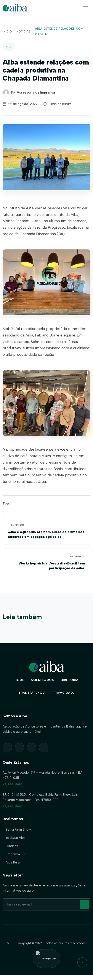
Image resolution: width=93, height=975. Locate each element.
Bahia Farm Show (18, 829)
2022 (9, 46)
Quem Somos (42, 680)
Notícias (23, 31)
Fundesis (12, 846)
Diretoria (70, 680)
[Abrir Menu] (85, 7)
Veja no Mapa (12, 784)
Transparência (32, 693)
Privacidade (64, 693)
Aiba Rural (13, 862)
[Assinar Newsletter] (84, 904)
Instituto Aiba (16, 838)
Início (7, 31)
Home (19, 680)
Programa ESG (16, 854)
